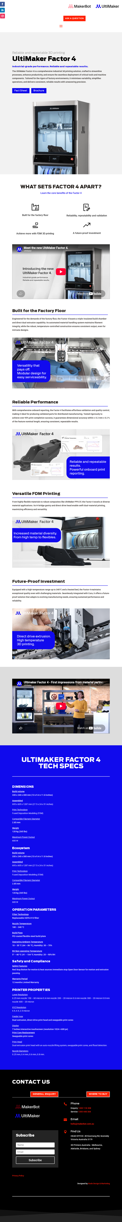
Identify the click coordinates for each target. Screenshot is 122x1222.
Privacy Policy (18, 1176)
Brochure (38, 91)
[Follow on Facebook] (2, 4)
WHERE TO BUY (98, 1094)
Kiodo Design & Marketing (99, 1183)
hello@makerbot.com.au (82, 1124)
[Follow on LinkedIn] (2, 10)
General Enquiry (44, 1094)
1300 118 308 (84, 1108)
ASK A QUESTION (74, 18)
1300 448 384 (84, 1111)
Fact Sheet (20, 91)
